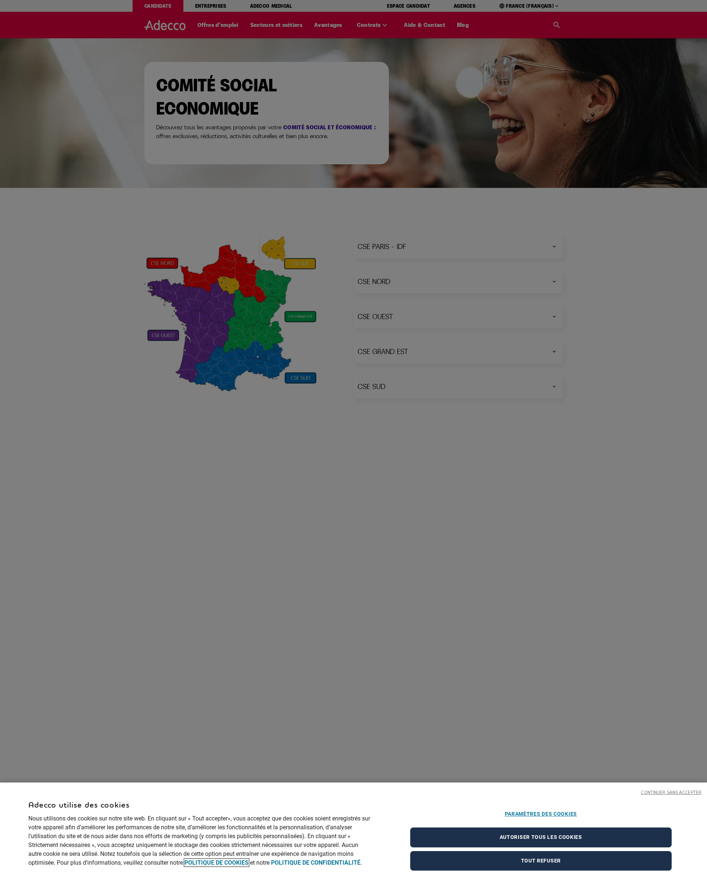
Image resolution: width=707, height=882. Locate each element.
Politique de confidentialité (315, 862)
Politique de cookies (216, 862)
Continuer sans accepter (671, 792)
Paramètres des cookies (541, 814)
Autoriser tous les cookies (541, 837)
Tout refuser (541, 861)
